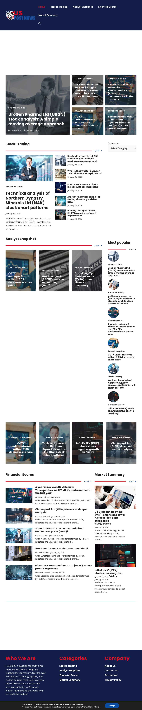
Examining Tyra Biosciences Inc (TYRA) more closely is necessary (85, 279)
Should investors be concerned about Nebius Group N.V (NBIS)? (59, 530)
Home (41, 6)
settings (96, 707)
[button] (39, 23)
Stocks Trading (58, 6)
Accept (112, 705)
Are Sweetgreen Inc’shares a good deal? (61, 548)
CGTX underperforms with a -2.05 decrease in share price (86, 122)
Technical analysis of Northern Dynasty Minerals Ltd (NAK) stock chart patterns (120, 122)
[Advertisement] (71, 55)
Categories (114, 143)
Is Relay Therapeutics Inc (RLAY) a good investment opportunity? (81, 213)
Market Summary (48, 15)
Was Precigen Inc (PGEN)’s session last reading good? (52, 281)
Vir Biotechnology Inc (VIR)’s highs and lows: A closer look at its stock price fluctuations (86, 90)
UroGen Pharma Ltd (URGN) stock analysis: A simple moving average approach (37, 119)
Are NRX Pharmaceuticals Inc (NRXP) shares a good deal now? (83, 199)
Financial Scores (107, 6)
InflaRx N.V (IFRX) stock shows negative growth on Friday (121, 411)
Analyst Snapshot (83, 6)
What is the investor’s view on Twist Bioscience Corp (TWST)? (84, 172)
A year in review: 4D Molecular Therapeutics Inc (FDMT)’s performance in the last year (120, 92)
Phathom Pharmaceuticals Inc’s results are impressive (82, 185)
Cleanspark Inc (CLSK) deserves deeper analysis (121, 446)
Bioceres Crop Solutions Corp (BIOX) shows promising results (63, 567)
